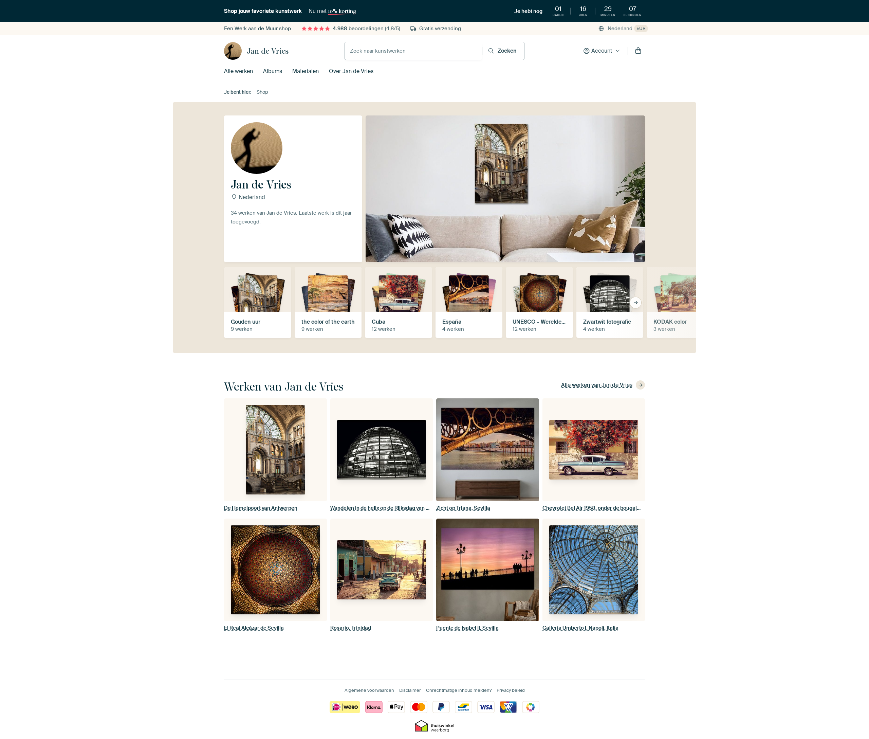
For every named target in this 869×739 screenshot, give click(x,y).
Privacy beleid (511, 690)
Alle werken (238, 71)
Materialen (305, 71)
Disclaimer (410, 690)
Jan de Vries (268, 51)
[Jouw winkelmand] (638, 51)
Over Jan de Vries (351, 71)
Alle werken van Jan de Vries (596, 385)
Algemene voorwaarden (369, 690)
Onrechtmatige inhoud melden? (459, 690)
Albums (272, 71)
